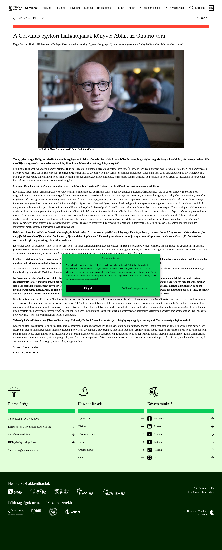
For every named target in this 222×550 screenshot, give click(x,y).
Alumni (121, 8)
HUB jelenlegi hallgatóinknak (23, 442)
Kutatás (88, 8)
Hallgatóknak (104, 8)
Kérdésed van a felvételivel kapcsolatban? (29, 426)
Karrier (81, 442)
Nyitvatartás (84, 418)
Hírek (132, 8)
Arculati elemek (86, 449)
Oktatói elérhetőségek (19, 434)
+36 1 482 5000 (30, 418)
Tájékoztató (208, 492)
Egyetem (75, 8)
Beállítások (193, 492)
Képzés (46, 8)
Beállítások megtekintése (134, 288)
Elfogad (88, 288)
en (211, 8)
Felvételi (60, 8)
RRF (80, 457)
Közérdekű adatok (87, 434)
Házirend (82, 426)
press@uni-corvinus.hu (26, 450)
